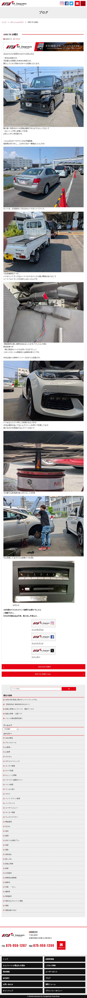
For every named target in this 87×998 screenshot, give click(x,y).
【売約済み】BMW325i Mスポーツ (17, 704)
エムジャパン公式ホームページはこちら (18, 53)
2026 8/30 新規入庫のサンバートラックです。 (21, 700)
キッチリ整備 (10, 766)
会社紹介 (6, 978)
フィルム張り (10, 789)
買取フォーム (50, 984)
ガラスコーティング (12, 761)
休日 (6, 831)
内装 (6, 845)
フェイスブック (38, 643)
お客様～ (8, 747)
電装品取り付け (10, 910)
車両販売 (8, 896)
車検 (6, 905)
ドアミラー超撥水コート (14, 780)
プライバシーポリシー (53, 991)
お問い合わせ (8, 984)
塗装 (6, 850)
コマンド (16, 605)
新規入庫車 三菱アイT (13, 714)
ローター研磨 (10, 812)
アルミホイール (10, 742)
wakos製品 (9, 738)
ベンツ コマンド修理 (12, 798)
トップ (4, 22)
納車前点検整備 (10, 878)
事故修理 (8, 822)
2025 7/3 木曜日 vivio (43, 674)
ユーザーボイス (51, 972)
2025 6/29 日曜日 (44, 667)
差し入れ (8, 859)
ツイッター (36, 657)
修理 (6, 836)
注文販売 (8, 873)
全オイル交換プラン (12, 840)
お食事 (7, 752)
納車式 (7, 882)
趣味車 (7, 891)
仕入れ (7, 826)
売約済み (8, 854)
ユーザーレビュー (11, 808)
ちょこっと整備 (10, 775)
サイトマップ (8, 991)
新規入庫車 (9, 864)
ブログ (17, 39)
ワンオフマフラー (11, 817)
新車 (6, 868)
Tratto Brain (55, 996)
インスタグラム (38, 629)
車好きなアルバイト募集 (14, 901)
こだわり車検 (50, 965)
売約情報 (6, 972)
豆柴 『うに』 (10, 887)
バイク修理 (9, 784)
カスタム (8, 756)
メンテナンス (10, 803)
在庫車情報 (49, 959)
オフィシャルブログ (17, 22)
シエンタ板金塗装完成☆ (14, 718)
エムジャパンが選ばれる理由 (14, 965)
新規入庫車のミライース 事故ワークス (19, 709)
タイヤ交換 (9, 770)
